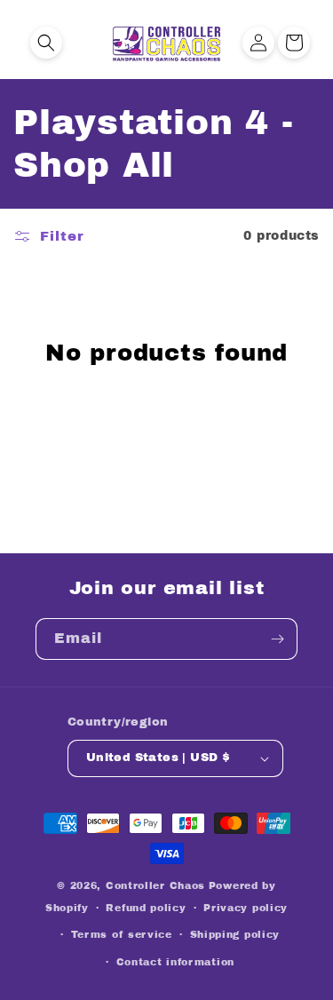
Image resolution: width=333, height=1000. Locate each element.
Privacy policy (245, 907)
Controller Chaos (155, 885)
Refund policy (146, 907)
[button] (46, 43)
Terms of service (121, 934)
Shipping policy (235, 934)
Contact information (175, 961)
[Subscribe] (277, 639)
